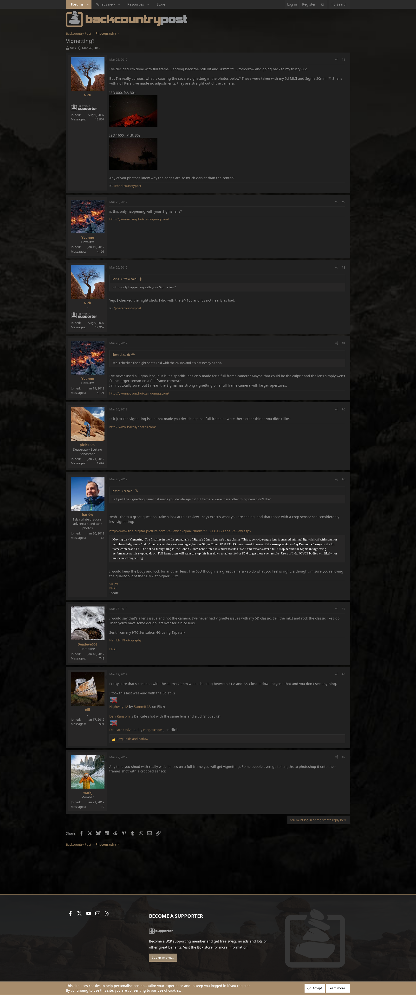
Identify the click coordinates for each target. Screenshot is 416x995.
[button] (87, 4)
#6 (343, 479)
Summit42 (142, 706)
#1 (343, 59)
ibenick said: (121, 354)
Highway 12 (118, 706)
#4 (343, 343)
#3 (343, 267)
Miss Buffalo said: (124, 279)
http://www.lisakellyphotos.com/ (132, 427)
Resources (135, 4)
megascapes (153, 729)
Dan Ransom (119, 716)
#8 (343, 674)
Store (161, 4)
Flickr (113, 588)
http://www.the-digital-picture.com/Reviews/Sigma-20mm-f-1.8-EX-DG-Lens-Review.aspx (180, 531)
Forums (77, 4)
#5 (343, 409)
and (132, 739)
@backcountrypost (127, 186)
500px (113, 584)
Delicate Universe (123, 729)
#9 (343, 757)
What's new (105, 4)
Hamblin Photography (125, 640)
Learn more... (163, 957)
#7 (343, 608)
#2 (343, 202)
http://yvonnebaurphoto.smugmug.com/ (139, 219)
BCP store (205, 947)
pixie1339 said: (122, 491)
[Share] (336, 59)
